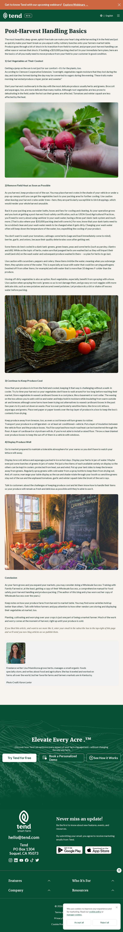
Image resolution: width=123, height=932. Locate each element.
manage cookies (74, 914)
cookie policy (95, 911)
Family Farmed (12, 588)
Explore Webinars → (75, 4)
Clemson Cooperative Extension (35, 71)
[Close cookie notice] (117, 907)
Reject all (104, 922)
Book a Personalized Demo (63, 757)
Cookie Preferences (61, 924)
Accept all (79, 922)
